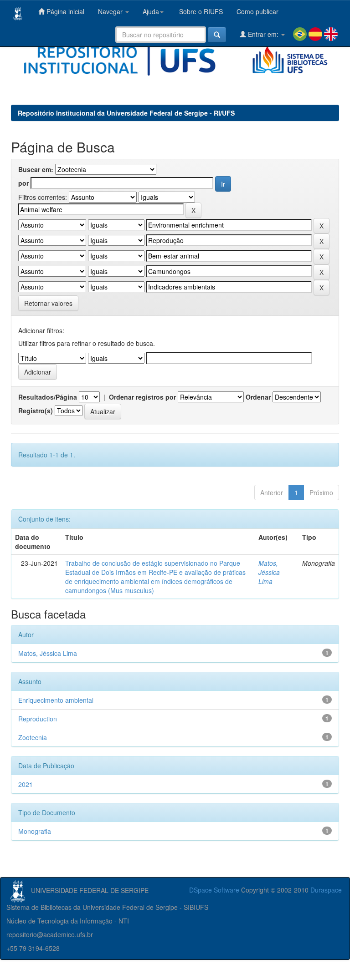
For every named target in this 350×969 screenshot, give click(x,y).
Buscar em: (35, 169)
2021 (25, 784)
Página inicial (64, 11)
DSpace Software (214, 889)
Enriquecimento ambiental (55, 700)
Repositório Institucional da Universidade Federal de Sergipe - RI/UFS (126, 112)
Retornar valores (48, 303)
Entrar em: (263, 34)
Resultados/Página (47, 396)
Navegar (111, 11)
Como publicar (257, 11)
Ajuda (151, 11)
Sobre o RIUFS (200, 11)
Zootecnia (32, 737)
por (23, 183)
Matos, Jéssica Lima (269, 572)
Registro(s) (35, 410)
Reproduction (37, 718)
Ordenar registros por (142, 396)
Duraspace (326, 889)
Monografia (34, 831)
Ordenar (258, 396)
